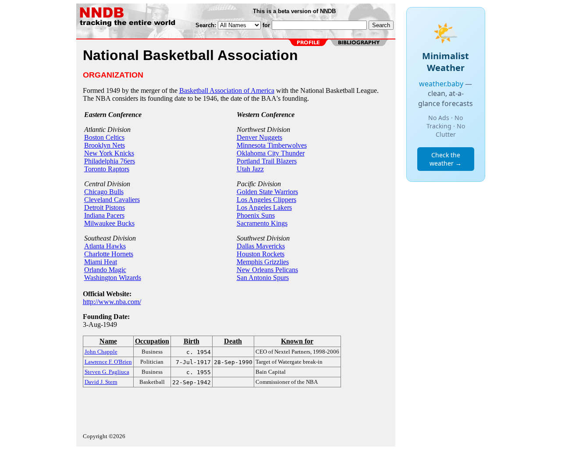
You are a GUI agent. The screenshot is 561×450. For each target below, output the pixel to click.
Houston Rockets (260, 254)
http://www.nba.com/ (112, 301)
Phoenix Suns (256, 215)
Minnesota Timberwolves (272, 145)
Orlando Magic (105, 269)
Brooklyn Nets (104, 145)
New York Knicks (109, 153)
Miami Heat (100, 262)
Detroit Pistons (104, 207)
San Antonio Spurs (263, 277)
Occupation (152, 341)
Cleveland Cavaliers (112, 199)
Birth (191, 341)
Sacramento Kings (262, 223)
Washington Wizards (112, 277)
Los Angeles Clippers (266, 199)
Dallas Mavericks (261, 246)
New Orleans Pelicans (267, 269)
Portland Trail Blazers (267, 161)
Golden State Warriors (267, 191)
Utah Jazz (250, 169)
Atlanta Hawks (105, 246)
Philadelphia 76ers (109, 161)
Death (233, 341)
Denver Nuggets (259, 137)
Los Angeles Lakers (264, 207)
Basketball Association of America (226, 90)
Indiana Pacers (104, 215)
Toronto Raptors (106, 169)
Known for (297, 341)
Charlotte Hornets (108, 254)
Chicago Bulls (104, 191)
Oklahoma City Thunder (271, 153)
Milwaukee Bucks (109, 223)
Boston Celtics (104, 137)
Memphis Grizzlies (263, 262)
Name (108, 341)
